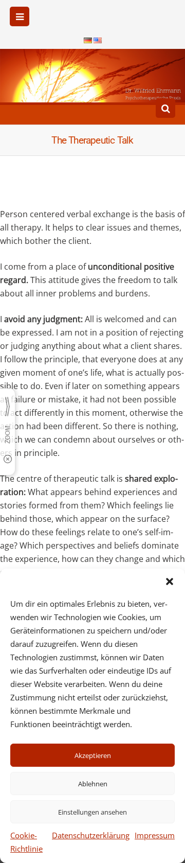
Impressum (155, 835)
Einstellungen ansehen (92, 812)
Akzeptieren (93, 755)
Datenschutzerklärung (91, 835)
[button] (169, 581)
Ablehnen (92, 783)
